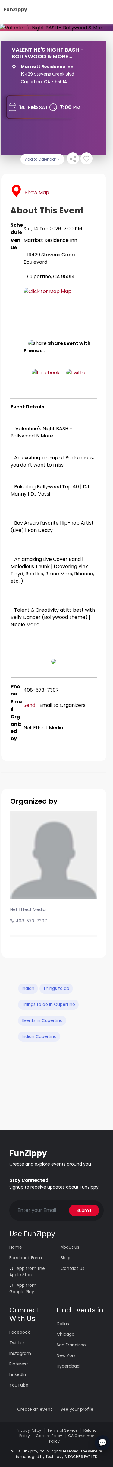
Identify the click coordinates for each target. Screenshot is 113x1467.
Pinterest (18, 1364)
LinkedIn (17, 1374)
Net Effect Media (28, 909)
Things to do (56, 988)
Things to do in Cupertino (48, 1004)
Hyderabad (68, 1366)
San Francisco (71, 1345)
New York (66, 1355)
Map (65, 291)
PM (76, 107)
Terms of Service (62, 1430)
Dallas (63, 1324)
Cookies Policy (49, 1435)
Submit (84, 1210)
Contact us (72, 1268)
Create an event (34, 1409)
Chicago (65, 1334)
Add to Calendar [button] (41, 159)
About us (70, 1247)
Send (29, 705)
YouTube (18, 1385)
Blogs (66, 1258)
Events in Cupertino (42, 1020)
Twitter (16, 1343)
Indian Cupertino (39, 1036)
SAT (43, 107)
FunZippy (15, 9)
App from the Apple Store (27, 1271)
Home (15, 1247)
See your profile (77, 1409)
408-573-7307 (31, 921)
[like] (86, 158)
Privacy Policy (29, 1430)
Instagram (20, 1353)
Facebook (19, 1332)
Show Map (37, 192)
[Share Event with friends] (73, 158)
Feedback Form (25, 1258)
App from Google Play (22, 1288)
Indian (28, 988)
